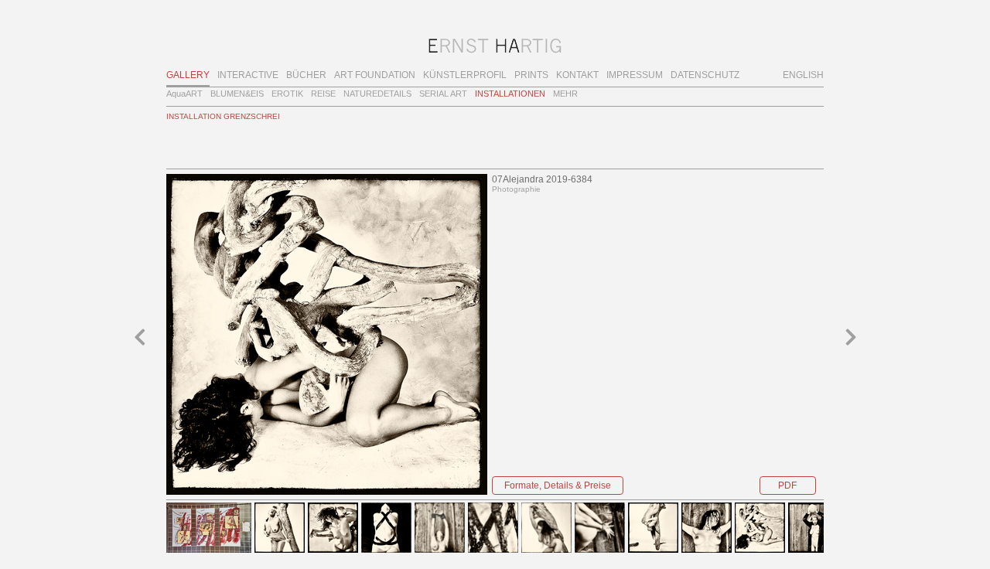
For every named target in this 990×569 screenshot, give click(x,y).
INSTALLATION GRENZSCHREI (223, 116)
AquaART (184, 93)
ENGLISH (803, 75)
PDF (787, 485)
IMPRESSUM (634, 75)
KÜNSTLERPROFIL (465, 75)
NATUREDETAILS (377, 93)
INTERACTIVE (247, 75)
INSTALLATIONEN (510, 93)
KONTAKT (577, 75)
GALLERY (188, 75)
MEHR (565, 93)
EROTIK (287, 93)
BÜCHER (306, 75)
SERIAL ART (443, 93)
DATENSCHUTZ (705, 75)
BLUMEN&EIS (237, 93)
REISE (323, 93)
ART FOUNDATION (374, 75)
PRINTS (531, 75)
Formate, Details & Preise (557, 485)
